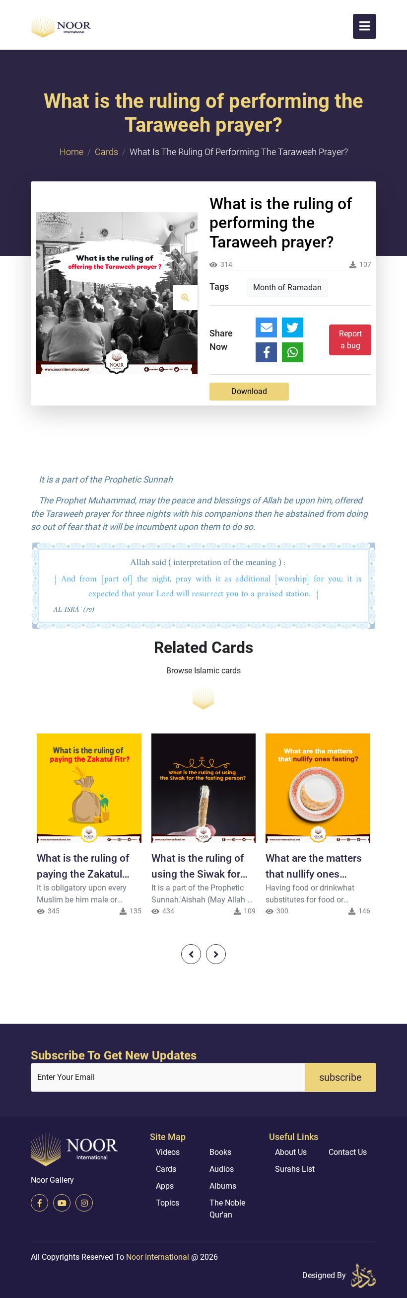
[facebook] (39, 1203)
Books (220, 1152)
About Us (291, 1152)
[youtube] (61, 1203)
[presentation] (191, 954)
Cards (106, 152)
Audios (221, 1169)
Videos (168, 1152)
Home (71, 152)
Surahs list (295, 1169)
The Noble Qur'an (227, 1208)
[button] (364, 26)
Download (249, 391)
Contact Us (348, 1152)
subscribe (340, 1077)
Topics (167, 1203)
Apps (165, 1186)
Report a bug (350, 339)
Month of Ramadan (287, 287)
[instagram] (84, 1203)
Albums (222, 1186)
